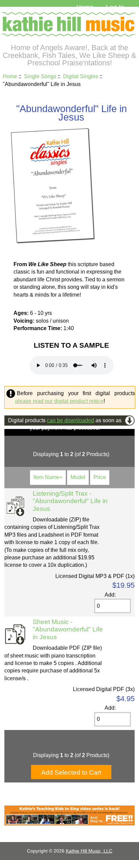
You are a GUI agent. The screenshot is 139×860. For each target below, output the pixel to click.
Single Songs (40, 76)
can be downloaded (70, 420)
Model (78, 477)
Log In (115, 6)
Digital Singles (80, 76)
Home (85, 6)
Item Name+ (47, 477)
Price (99, 477)
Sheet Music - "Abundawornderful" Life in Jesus (68, 629)
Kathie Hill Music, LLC (89, 851)
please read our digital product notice (59, 401)
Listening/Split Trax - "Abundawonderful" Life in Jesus (70, 501)
